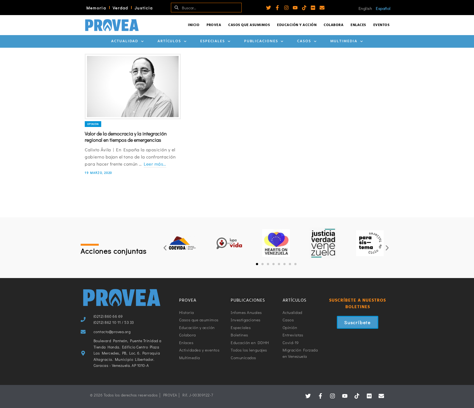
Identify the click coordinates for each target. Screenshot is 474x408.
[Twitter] (268, 7)
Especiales (212, 41)
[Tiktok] (304, 7)
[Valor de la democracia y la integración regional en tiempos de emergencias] (133, 86)
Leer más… (155, 164)
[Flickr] (313, 7)
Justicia (144, 7)
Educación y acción (297, 25)
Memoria (96, 7)
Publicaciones (261, 41)
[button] (165, 247)
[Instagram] (286, 7)
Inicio (193, 25)
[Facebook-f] (277, 7)
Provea (214, 25)
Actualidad (124, 41)
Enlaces (358, 25)
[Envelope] (322, 7)
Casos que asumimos (249, 25)
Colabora (333, 25)
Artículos (169, 41)
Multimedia (343, 41)
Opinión (93, 124)
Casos (304, 41)
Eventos (381, 25)
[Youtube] (295, 7)
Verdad (120, 7)
